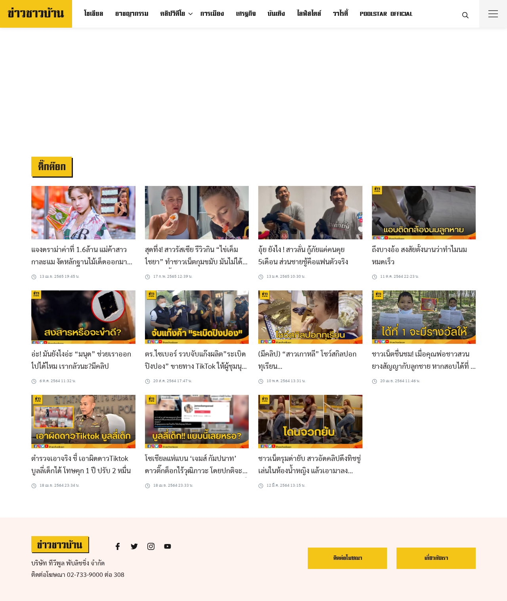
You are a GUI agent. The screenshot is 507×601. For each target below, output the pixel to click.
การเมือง (212, 14)
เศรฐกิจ (245, 14)
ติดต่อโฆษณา (347, 558)
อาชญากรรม (131, 14)
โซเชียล (93, 14)
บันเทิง (276, 14)
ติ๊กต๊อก (51, 167)
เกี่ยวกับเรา (436, 558)
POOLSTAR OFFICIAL (386, 14)
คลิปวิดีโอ (172, 14)
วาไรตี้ (340, 14)
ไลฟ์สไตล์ (309, 14)
